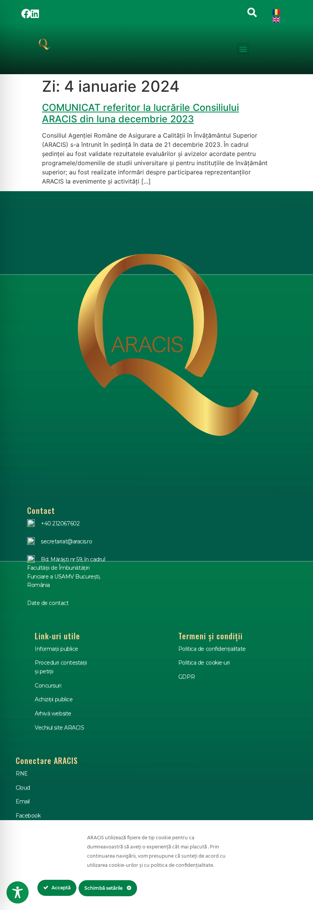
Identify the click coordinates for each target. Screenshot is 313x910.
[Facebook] (26, 13)
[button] (243, 48)
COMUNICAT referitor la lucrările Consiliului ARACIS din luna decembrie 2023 (140, 113)
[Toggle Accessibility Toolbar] (17, 892)
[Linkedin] (34, 13)
